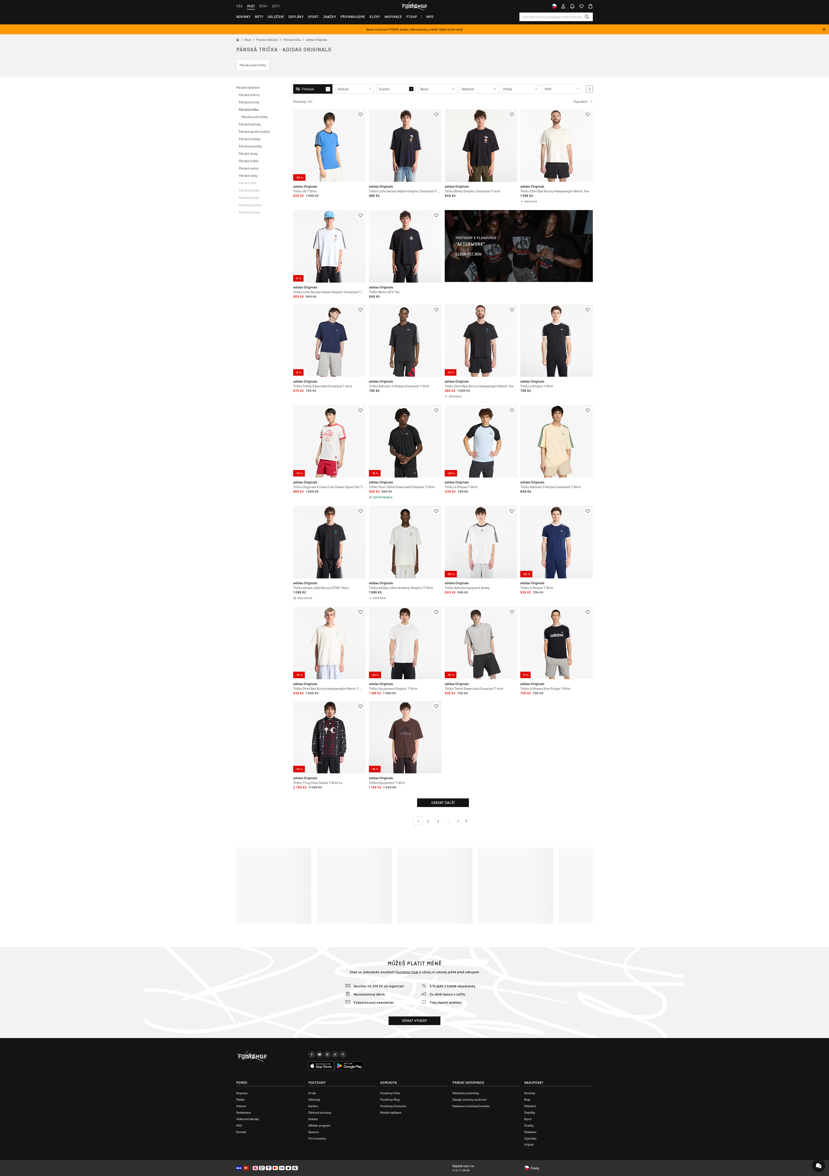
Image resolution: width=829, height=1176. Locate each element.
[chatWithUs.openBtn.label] (818, 1165)
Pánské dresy (248, 153)
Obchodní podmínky (465, 1093)
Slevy (374, 17)
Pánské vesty (248, 175)
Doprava (241, 1093)
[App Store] (321, 1065)
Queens (313, 1132)
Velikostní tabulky (247, 1119)
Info (429, 17)
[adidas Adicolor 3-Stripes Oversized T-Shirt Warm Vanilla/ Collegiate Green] (556, 441)
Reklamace (243, 1112)
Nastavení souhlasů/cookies (471, 1106)
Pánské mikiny (249, 95)
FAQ (239, 1125)
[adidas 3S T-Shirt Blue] (329, 145)
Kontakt (241, 1132)
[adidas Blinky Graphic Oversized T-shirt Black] (481, 145)
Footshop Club (406, 972)
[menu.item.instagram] (327, 1054)
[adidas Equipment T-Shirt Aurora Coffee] (405, 737)
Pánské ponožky (250, 146)
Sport (313, 17)
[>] (589, 88)
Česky (535, 1168)
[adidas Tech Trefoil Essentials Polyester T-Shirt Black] (405, 441)
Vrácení (241, 1106)
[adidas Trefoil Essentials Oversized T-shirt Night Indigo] (329, 340)
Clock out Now (469, 254)
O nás (312, 1093)
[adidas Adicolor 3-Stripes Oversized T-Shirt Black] (405, 340)
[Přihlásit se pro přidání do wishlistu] (360, 114)
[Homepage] (270, 1056)
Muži (251, 6)
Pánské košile (248, 161)
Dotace (313, 1119)
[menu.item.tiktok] (335, 1054)
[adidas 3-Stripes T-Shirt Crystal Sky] (481, 441)
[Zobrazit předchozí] (468, 821)
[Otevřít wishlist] (581, 6)
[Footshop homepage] (414, 6)
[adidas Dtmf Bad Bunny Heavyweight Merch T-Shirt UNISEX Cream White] (329, 643)
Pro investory (317, 1138)
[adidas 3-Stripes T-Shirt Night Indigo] (556, 542)
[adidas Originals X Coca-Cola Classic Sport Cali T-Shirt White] (329, 441)
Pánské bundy (249, 102)
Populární (581, 101)
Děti (276, 6)
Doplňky (296, 17)
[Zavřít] (824, 29)
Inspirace (393, 17)
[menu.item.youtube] (319, 1054)
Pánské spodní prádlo (254, 131)
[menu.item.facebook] (311, 1054)
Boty (259, 17)
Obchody (314, 1099)
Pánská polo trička (254, 117)
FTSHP (411, 17)
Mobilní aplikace (391, 1112)
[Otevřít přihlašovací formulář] (563, 6)
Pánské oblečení (248, 87)
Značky (329, 17)
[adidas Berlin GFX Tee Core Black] (405, 246)
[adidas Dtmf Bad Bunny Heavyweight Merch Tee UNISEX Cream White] (556, 145)
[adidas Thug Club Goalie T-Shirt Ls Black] (329, 737)
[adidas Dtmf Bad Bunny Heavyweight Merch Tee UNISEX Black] (481, 340)
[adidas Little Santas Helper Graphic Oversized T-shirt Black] (405, 145)
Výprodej (530, 1138)
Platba (240, 1099)
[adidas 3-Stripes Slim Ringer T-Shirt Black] (556, 643)
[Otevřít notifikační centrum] (572, 6)
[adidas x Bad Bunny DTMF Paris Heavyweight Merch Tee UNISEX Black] (329, 542)
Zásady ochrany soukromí (469, 1099)
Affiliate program (319, 1125)
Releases (530, 1132)
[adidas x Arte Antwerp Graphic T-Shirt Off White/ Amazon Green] (405, 542)
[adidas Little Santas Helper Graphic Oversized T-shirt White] (329, 246)
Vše (239, 6)
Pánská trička (249, 109)
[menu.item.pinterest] (342, 1054)
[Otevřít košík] (590, 6)
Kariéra (313, 1106)
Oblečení (275, 17)
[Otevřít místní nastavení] (554, 6)
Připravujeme (352, 17)
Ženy (263, 6)
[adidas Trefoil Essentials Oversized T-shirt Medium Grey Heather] (481, 643)
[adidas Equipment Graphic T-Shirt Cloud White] (405, 643)
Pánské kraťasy (249, 139)
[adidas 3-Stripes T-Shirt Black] (556, 340)
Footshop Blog (390, 1099)
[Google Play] (349, 1065)
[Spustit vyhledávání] (587, 16)
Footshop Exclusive (393, 1106)
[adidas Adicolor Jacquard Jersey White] (481, 542)
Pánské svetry (248, 168)
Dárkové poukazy (319, 1112)
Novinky (243, 17)
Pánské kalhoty (250, 124)
